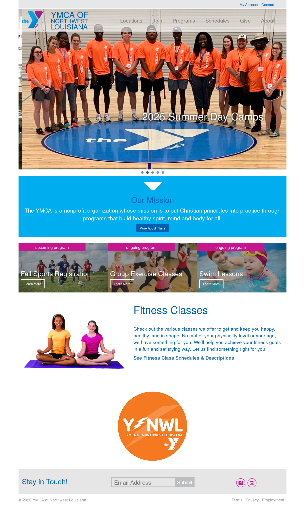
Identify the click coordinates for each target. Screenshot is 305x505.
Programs (184, 20)
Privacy (252, 500)
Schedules (217, 20)
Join (157, 20)
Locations (131, 20)
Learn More (33, 284)
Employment (273, 500)
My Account (249, 4)
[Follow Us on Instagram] (251, 482)
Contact (267, 4)
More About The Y (152, 228)
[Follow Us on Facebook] (240, 482)
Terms (237, 500)
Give (245, 20)
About (267, 20)
